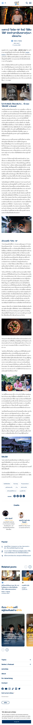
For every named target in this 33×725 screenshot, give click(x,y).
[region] (16, 717)
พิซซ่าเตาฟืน (24, 487)
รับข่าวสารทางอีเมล (8, 693)
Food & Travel (18, 41)
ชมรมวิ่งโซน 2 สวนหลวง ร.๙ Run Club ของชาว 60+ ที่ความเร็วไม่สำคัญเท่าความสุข (16, 547)
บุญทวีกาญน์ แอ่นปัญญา (24, 521)
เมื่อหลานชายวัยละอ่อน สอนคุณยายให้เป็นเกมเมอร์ (17, 555)
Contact (4, 683)
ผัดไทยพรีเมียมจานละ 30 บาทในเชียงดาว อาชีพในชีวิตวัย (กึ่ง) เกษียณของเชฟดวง (10, 587)
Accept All (16, 721)
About (4, 673)
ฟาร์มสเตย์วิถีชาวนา (11, 491)
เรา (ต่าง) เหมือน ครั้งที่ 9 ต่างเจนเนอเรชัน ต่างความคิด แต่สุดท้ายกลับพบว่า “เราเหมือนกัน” (13, 637)
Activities (5, 669)
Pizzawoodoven (25, 483)
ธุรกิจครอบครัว (9, 487)
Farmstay (15, 483)
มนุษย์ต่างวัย (22, 491)
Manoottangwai (8, 631)
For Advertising (7, 678)
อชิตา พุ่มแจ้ (8, 518)
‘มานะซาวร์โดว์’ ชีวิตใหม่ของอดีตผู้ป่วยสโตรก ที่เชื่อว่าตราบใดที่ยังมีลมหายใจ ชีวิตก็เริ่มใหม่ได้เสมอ (17, 551)
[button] (30, 566)
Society (24, 588)
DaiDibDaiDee (7, 483)
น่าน (17, 487)
